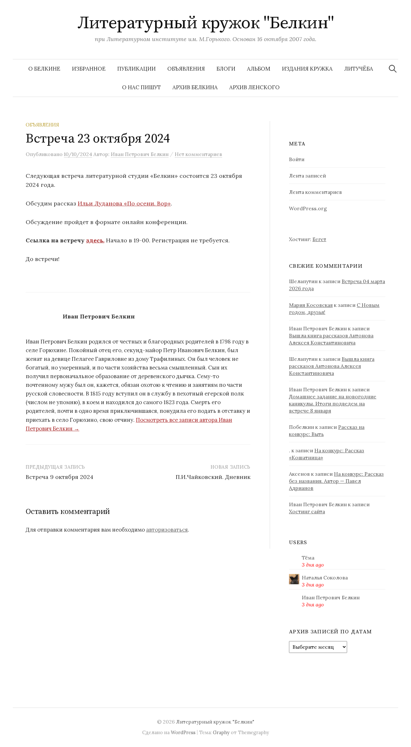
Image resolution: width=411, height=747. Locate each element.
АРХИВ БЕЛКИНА (195, 87)
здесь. (95, 240)
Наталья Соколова (325, 577)
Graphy (221, 732)
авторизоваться (167, 529)
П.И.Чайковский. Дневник (213, 477)
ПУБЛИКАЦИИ (136, 68)
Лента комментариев (315, 192)
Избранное (89, 68)
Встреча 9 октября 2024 (59, 477)
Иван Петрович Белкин (331, 597)
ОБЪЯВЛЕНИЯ (186, 68)
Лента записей (307, 175)
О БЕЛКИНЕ (44, 68)
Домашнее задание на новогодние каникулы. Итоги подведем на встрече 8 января (332, 403)
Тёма (308, 557)
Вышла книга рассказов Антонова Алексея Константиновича (331, 366)
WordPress (183, 732)
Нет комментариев (198, 154)
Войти (296, 159)
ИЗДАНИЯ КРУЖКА (307, 68)
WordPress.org (308, 208)
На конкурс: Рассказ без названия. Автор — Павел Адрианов (336, 481)
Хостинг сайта (307, 511)
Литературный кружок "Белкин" (205, 23)
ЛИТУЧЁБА (358, 68)
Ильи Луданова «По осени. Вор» (124, 203)
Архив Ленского (254, 87)
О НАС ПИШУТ (141, 87)
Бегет (319, 239)
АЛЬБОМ (258, 68)
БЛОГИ (225, 68)
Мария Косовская (311, 305)
